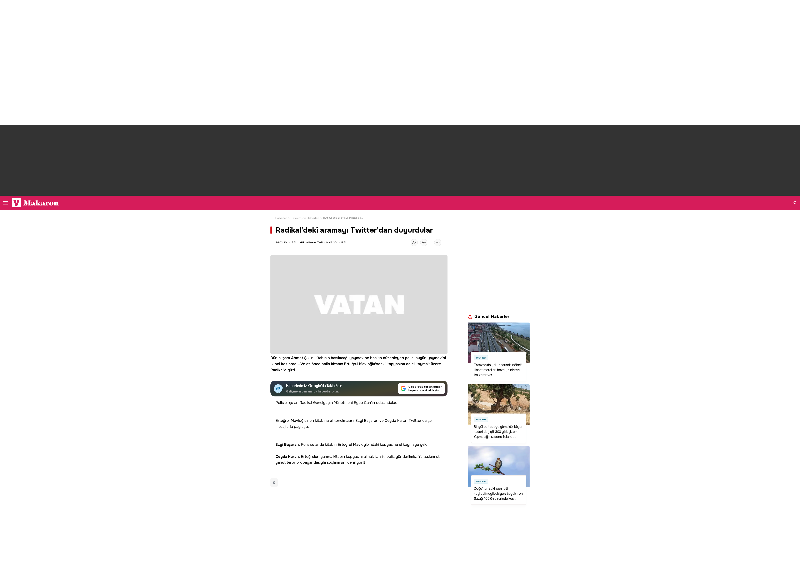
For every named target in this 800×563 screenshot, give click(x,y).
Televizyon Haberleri (305, 218)
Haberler (281, 218)
